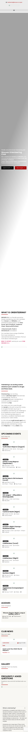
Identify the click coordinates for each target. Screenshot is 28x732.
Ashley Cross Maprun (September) (11, 462)
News (4, 645)
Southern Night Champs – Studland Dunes (12, 527)
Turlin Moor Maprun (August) (14, 447)
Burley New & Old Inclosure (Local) (13, 479)
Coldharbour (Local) (10, 543)
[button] (14, 10)
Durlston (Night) (9, 573)
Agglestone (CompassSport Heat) (13, 589)
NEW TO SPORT (6, 341)
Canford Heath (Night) (11, 512)
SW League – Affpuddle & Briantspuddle (12, 496)
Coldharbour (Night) (10, 558)
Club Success (6, 642)
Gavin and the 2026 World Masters (12, 649)
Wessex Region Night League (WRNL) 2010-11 (14, 613)
